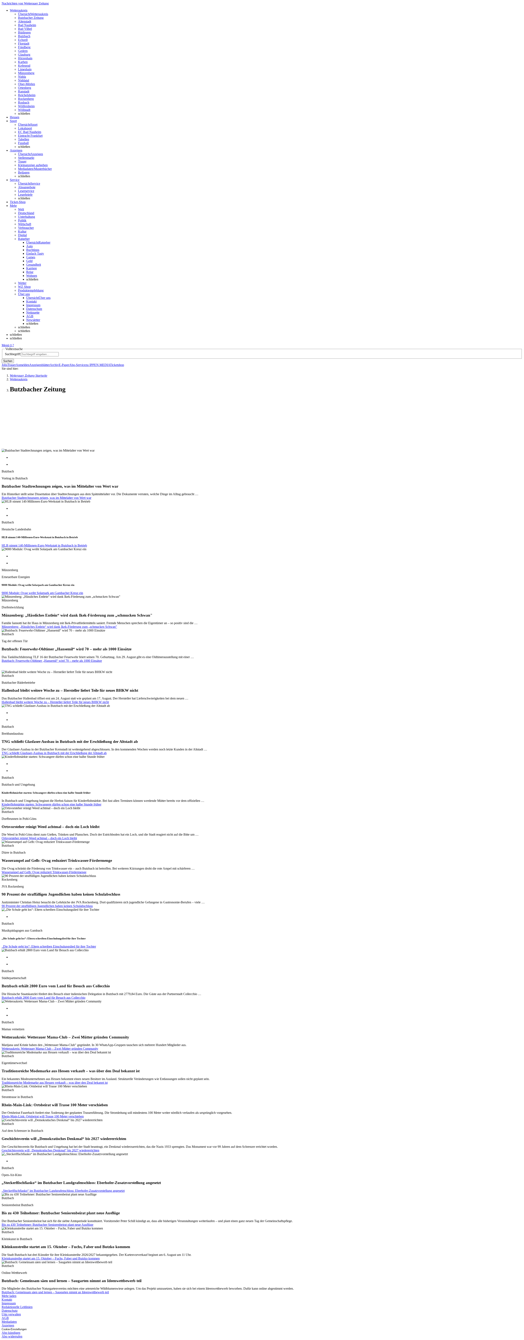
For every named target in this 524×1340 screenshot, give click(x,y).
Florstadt (23, 43)
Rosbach (23, 102)
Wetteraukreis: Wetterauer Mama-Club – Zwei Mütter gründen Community (50, 1048)
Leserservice (26, 191)
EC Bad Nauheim (29, 132)
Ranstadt (23, 91)
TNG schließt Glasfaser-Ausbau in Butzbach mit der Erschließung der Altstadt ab (54, 753)
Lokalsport (25, 128)
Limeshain (25, 69)
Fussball (23, 143)
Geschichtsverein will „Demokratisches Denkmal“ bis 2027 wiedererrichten (50, 1150)
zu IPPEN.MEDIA (98, 365)
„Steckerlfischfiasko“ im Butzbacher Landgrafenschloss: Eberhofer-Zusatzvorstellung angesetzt (63, 1190)
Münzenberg (26, 73)
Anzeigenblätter (39, 365)
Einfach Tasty (35, 253)
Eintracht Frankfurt (30, 135)
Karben (23, 62)
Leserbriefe (25, 194)
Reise (29, 272)
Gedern (23, 51)
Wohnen (31, 275)
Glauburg (24, 54)
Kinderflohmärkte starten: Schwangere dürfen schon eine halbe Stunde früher (51, 804)
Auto (29, 246)
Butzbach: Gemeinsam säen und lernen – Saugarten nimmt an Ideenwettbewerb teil (55, 1292)
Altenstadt (24, 21)
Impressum (33, 305)
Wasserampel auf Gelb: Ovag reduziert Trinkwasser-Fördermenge (44, 872)
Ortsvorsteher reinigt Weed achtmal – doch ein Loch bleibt (39, 838)
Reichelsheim (26, 95)
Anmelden (22, 365)
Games (30, 257)
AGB (29, 316)
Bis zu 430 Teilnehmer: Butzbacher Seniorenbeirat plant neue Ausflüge (47, 1224)
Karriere (31, 268)
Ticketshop (117, 365)
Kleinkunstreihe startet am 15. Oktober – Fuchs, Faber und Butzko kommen (51, 1258)
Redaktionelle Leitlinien (17, 1307)
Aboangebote (26, 187)
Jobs (4, 365)
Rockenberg (26, 99)
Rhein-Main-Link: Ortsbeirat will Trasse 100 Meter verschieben (43, 1116)
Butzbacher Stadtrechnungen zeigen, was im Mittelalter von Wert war (46, 497)
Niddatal (23, 80)
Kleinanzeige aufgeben (33, 165)
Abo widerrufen (12, 1336)
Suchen (7, 361)
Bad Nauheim (27, 25)
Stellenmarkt (26, 157)
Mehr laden (9, 1296)
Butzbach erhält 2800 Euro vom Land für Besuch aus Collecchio (43, 997)
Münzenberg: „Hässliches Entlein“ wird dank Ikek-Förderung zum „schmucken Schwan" (59, 626)
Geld (29, 261)
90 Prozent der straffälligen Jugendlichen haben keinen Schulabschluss (47, 906)
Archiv (54, 365)
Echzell (23, 40)
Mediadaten (9, 1321)
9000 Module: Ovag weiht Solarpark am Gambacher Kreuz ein (42, 593)
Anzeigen (8, 1325)
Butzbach (24, 36)
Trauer (22, 161)
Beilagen (23, 172)
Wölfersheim (26, 106)
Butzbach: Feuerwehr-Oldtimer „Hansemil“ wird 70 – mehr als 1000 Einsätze (52, 660)
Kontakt (31, 301)
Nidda (22, 76)
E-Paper (64, 365)
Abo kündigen (11, 1332)
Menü (5, 345)
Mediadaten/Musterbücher (35, 169)
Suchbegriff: (13, 354)
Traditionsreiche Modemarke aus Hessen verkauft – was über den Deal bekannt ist (55, 1082)
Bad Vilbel (25, 29)
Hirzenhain (25, 58)
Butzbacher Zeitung (31, 17)
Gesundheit (33, 264)
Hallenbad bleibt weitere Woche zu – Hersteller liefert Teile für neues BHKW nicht (55, 702)
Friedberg (24, 47)
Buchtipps (32, 250)
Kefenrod (24, 65)
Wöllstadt (24, 110)
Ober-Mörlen (26, 84)
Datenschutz (34, 309)
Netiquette (33, 312)
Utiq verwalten (11, 1314)
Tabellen (23, 139)
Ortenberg (24, 87)
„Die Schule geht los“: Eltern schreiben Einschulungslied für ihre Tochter (49, 946)
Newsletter (33, 320)
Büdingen (24, 32)
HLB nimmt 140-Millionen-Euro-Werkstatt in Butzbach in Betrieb (44, 545)
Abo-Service (77, 365)
